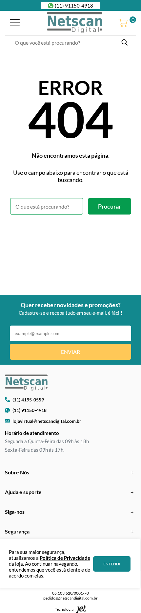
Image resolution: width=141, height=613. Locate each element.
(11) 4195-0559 (28, 399)
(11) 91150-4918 (74, 6)
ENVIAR (70, 352)
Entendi (111, 563)
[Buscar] (124, 42)
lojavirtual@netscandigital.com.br (46, 421)
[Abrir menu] (15, 23)
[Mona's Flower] (75, 23)
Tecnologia (64, 609)
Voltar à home (71, 233)
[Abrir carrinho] (123, 23)
